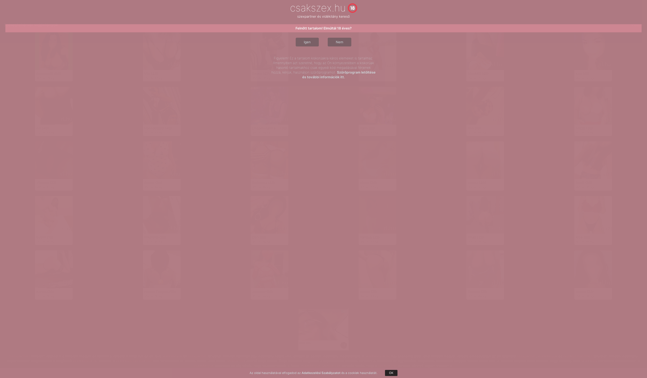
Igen (307, 42)
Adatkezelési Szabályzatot (321, 373)
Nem (339, 42)
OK (391, 373)
